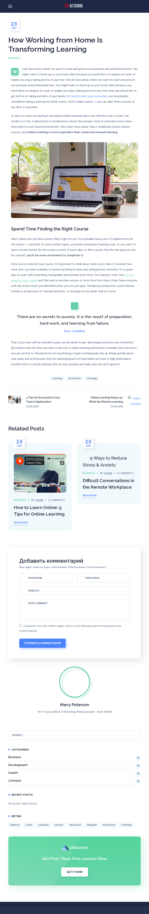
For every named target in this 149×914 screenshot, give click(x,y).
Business (14, 58)
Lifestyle (73, 781)
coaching (57, 378)
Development (73, 765)
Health (73, 773)
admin (39, 500)
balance (15, 825)
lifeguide (92, 825)
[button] (139, 6)
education (75, 825)
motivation (74, 378)
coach (28, 825)
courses (58, 825)
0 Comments (56, 500)
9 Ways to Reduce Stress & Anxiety (105, 461)
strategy (92, 378)
